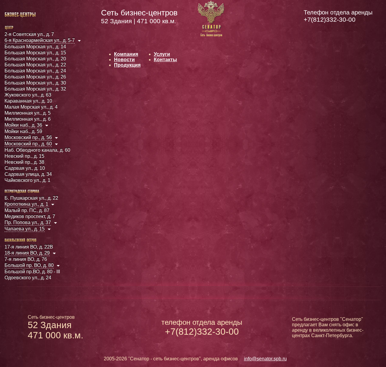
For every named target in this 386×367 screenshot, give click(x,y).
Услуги (162, 54)
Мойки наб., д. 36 (23, 125)
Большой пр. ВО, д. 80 (29, 265)
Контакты (165, 59)
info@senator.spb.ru (265, 358)
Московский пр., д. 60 (28, 143)
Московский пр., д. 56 (28, 137)
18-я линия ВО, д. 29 (27, 252)
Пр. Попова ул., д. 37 (28, 222)
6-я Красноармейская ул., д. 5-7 (40, 40)
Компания (126, 54)
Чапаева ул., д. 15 (25, 228)
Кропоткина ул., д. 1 (26, 204)
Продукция (127, 65)
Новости (124, 59)
